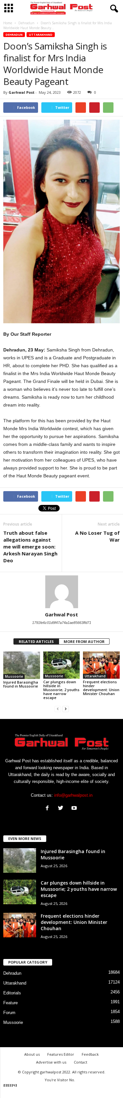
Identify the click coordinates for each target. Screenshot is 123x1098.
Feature (10, 1002)
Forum (9, 1012)
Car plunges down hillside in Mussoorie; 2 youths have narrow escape (61, 689)
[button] (113, 9)
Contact (80, 1062)
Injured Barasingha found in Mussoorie (20, 684)
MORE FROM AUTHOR (84, 641)
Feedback (90, 1054)
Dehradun (14, 34)
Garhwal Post (21, 92)
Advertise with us (51, 1062)
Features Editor (60, 1054)
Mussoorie (14, 676)
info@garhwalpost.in (73, 795)
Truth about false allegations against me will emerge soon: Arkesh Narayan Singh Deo (30, 546)
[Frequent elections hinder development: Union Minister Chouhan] (101, 665)
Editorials (12, 992)
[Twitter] (62, 808)
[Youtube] (75, 808)
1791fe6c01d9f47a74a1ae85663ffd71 (61, 623)
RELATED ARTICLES (36, 641)
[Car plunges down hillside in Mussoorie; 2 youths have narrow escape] (61, 665)
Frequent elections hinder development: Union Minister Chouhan (101, 687)
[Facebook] (48, 808)
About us (32, 1054)
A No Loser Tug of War (97, 536)
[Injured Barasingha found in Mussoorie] (21, 665)
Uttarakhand (40, 34)
